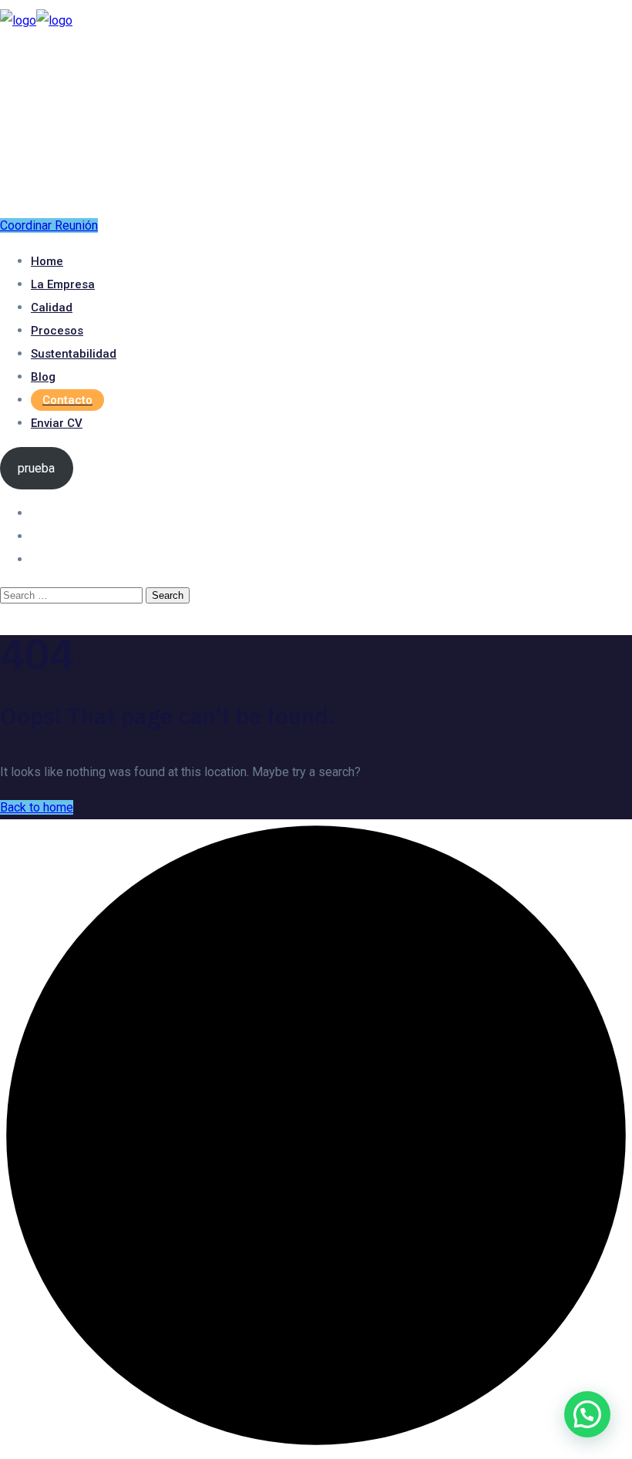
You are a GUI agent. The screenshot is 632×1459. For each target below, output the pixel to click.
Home (47, 261)
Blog (43, 377)
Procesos (57, 331)
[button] (587, 1414)
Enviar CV (56, 423)
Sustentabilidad (73, 354)
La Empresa (63, 284)
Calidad (51, 307)
